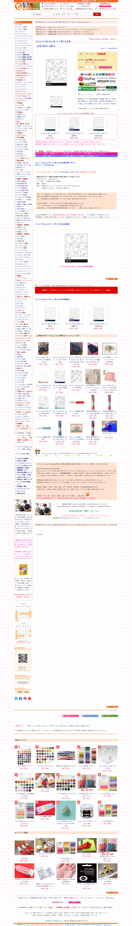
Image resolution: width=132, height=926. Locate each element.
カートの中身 (112, 99)
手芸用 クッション (22, 400)
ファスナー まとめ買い (24, 273)
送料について (84, 99)
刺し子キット (21, 222)
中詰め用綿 (26, 393)
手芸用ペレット (22, 114)
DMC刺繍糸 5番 (22, 183)
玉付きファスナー (22, 264)
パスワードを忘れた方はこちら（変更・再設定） (99, 907)
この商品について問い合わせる (89, 101)
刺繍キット (20, 206)
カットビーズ (28, 82)
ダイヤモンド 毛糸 (22, 149)
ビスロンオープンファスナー (24, 271)
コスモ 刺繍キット (22, 211)
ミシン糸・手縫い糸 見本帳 (23, 349)
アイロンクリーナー (23, 317)
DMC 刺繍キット (22, 209)
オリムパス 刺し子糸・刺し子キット (58, 471)
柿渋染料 (20, 357)
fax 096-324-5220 (70, 924)
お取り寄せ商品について (24, 472)
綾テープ (20, 292)
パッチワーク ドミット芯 (23, 409)
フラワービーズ (22, 84)
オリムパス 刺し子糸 (23, 218)
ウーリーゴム (21, 308)
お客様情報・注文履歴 (84, 3)
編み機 (19, 163)
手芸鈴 (19, 126)
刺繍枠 (25, 204)
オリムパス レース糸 (23, 172)
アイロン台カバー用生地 (24, 384)
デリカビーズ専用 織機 (24, 98)
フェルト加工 (21, 52)
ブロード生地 (21, 377)
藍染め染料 (20, 366)
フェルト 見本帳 (22, 27)
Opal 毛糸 (20, 153)
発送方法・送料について (24, 479)
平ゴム (19, 299)
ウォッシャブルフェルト (24, 36)
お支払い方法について (51, 6)
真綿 (24, 396)
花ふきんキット (88, 32)
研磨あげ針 (26, 326)
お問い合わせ (21, 493)
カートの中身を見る (84, 6)
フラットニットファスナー (24, 268)
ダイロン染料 (21, 359)
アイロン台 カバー (22, 319)
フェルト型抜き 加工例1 (24, 57)
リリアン (26, 292)
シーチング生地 (22, 375)
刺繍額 (30, 204)
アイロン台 (27, 315)
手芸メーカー (52, 27)
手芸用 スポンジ (22, 398)
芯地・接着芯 (21, 389)
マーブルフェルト (22, 43)
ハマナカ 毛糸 (21, 140)
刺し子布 (77, 34)
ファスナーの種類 (22, 261)
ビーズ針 (28, 329)
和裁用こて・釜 (22, 232)
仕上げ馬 (20, 238)
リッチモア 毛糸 (22, 142)
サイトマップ (21, 491)
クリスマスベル (27, 126)
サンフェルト (21, 31)
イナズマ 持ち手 (22, 414)
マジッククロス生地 (23, 386)
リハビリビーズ (22, 89)
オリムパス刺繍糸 (22, 192)
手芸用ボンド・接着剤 (24, 107)
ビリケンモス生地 (22, 373)
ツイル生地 (20, 380)
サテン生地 (20, 382)
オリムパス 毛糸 (22, 146)
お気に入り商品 (22, 461)
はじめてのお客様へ (50, 3)
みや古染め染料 (22, 361)
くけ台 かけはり (22, 229)
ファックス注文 (67, 8)
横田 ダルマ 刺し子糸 (23, 220)
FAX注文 (113, 103)
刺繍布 (19, 204)
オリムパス (61, 27)
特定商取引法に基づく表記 (84, 8)
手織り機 (25, 163)
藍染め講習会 (27, 366)
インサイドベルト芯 (23, 257)
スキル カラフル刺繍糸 (24, 197)
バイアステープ (22, 289)
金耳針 (19, 326)
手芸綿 (19, 393)
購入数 (81, 67)
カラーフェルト (22, 34)
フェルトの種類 (22, 29)
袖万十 (23, 236)
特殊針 (19, 329)
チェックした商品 (68, 6)
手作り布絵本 (21, 517)
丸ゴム (25, 299)
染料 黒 (19, 354)
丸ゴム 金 (20, 303)
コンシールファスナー (24, 266)
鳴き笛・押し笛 (22, 130)
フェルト (27, 522)
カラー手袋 (20, 105)
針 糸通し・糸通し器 (23, 331)
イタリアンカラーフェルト (24, 45)
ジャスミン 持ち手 (22, 416)
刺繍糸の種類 (52, 32)
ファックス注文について (24, 465)
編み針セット (21, 167)
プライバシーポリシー (87, 898)
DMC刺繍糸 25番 (22, 186)
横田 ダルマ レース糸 (23, 174)
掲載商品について (22, 470)
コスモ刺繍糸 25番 (22, 190)
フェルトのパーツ (22, 50)
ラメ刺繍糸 (28, 199)
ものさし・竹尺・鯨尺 (24, 255)
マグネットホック (22, 278)
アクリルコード (22, 287)
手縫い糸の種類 (22, 347)
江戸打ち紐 (20, 285)
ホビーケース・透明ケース (24, 110)
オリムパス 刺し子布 (87, 34)
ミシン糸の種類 (22, 345)
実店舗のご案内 (22, 486)
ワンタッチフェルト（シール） (24, 38)
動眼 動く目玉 (21, 117)
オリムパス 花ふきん (72, 29)
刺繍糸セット (20, 199)
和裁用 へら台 (21, 227)
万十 (18, 236)
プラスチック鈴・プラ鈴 (24, 128)
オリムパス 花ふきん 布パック (89, 29)
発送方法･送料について (51, 8)
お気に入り (66, 3)
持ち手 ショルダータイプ (23, 419)
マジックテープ (22, 526)
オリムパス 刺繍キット (24, 213)
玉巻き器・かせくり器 (24, 165)
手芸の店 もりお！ (41, 27)
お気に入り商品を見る (103, 94)
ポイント (110, 8)
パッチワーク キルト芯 (24, 407)
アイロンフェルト (22, 41)
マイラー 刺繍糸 (22, 195)
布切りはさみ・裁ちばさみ (24, 252)
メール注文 (106, 103)
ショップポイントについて (24, 463)
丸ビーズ (20, 82)
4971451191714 (113, 48)
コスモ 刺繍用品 (22, 188)
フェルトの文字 (22, 48)
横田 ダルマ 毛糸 (22, 144)
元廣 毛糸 (20, 151)
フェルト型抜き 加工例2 (24, 59)
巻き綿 (29, 396)
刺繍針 (23, 329)
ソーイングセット (22, 250)
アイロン (20, 315)
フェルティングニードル (24, 66)
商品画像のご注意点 (23, 468)
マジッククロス (24, 528)
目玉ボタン (20, 119)
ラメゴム (20, 301)
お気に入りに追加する (87, 94)
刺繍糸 (17, 524)
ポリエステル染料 (22, 363)
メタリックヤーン (22, 294)
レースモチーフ (22, 176)
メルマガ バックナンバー (23, 488)
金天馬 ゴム (20, 310)
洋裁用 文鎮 (20, 241)
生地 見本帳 (20, 370)
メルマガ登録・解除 (23, 453)
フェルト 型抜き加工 (23, 54)
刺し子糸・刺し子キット (65, 32)
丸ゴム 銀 (20, 306)
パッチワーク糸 (22, 245)
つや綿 (19, 396)
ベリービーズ (21, 87)
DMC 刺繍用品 (21, 181)
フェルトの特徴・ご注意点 (24, 474)
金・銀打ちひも (22, 283)
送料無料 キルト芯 (22, 405)
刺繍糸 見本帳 (21, 202)
